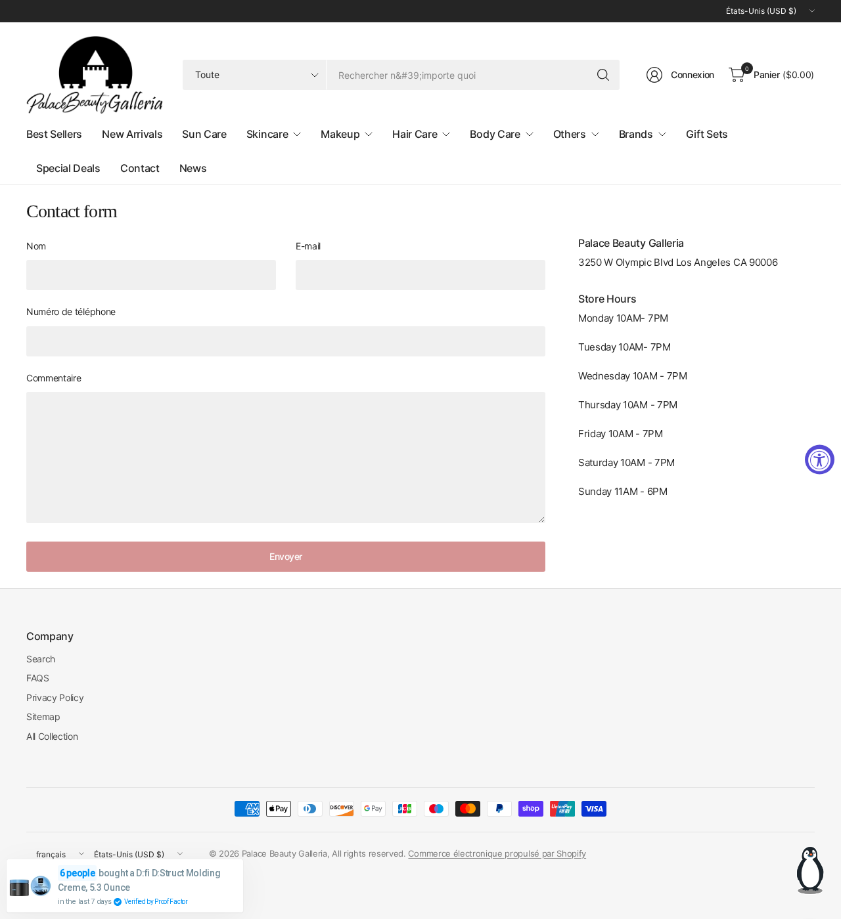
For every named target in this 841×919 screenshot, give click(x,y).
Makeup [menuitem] (340, 133)
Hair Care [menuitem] (414, 133)
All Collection (52, 736)
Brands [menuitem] (636, 133)
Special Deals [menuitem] (68, 168)
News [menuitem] (193, 168)
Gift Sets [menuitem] (707, 133)
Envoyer (285, 556)
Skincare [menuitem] (267, 133)
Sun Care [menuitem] (204, 133)
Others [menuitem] (569, 133)
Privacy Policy (55, 697)
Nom (36, 245)
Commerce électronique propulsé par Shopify (497, 853)
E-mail (308, 245)
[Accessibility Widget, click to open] (819, 460)
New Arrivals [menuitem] (132, 133)
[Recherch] (603, 75)
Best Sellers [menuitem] (54, 133)
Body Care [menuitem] (495, 133)
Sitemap (43, 716)
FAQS (37, 677)
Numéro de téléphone (71, 311)
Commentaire (53, 377)
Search (40, 658)
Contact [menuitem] (140, 168)
